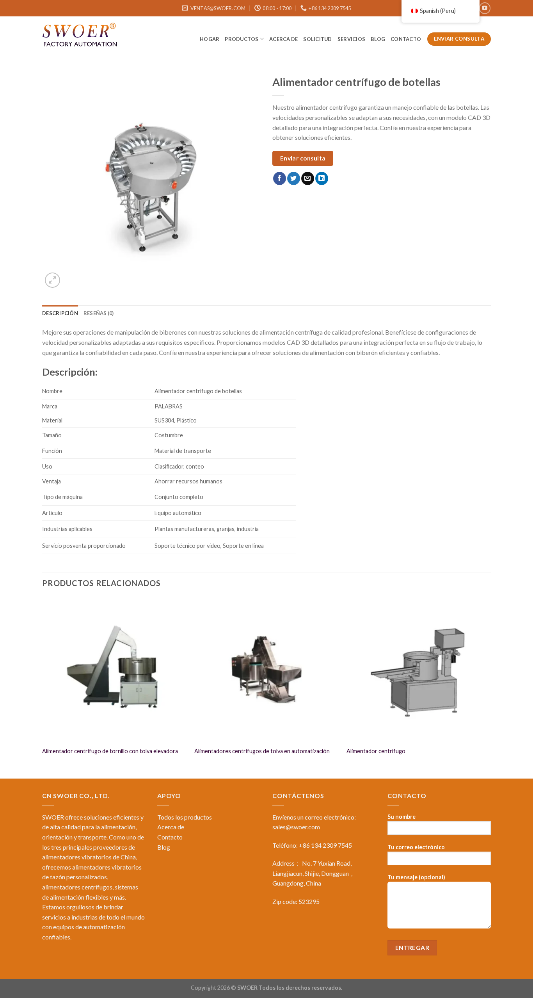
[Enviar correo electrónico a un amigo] (307, 178)
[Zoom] (52, 280)
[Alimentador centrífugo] (418, 669)
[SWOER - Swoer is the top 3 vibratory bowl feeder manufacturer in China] (81, 36)
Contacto (406, 39)
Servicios (351, 39)
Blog (163, 847)
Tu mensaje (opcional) (416, 877)
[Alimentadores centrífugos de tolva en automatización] (266, 669)
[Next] (490, 687)
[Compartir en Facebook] (279, 178)
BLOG (378, 39)
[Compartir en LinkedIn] (321, 178)
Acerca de (283, 39)
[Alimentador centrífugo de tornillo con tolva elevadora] (114, 669)
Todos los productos (184, 817)
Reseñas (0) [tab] (99, 313)
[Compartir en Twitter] (293, 178)
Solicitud (317, 39)
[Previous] (42, 687)
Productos (241, 39)
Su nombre (401, 816)
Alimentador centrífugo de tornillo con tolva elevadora (110, 751)
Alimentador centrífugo (375, 751)
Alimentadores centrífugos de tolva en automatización (262, 751)
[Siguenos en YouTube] (484, 8)
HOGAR (209, 39)
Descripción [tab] (60, 313)
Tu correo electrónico (416, 847)
